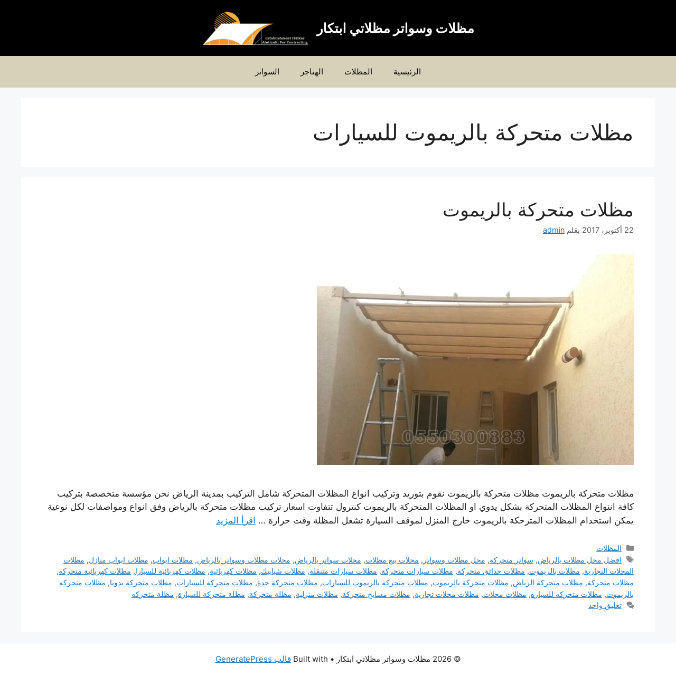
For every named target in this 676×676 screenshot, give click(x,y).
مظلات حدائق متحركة (491, 570)
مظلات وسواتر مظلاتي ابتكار (395, 28)
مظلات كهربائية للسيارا (170, 570)
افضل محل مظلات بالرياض (580, 559)
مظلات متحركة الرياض (548, 582)
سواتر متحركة (511, 559)
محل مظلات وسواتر (454, 559)
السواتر (267, 71)
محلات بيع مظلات (392, 559)
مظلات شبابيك (283, 570)
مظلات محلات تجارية (447, 593)
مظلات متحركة (610, 582)
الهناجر (312, 71)
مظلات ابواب (173, 559)
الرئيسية (407, 71)
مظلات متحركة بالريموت (538, 209)
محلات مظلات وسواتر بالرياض (243, 559)
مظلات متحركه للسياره (566, 593)
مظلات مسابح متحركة (376, 593)
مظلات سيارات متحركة (417, 570)
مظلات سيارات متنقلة (343, 570)
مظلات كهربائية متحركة (95, 570)
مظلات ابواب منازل (118, 559)
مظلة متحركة (270, 593)
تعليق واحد (605, 605)
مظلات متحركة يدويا (141, 582)
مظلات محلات (505, 593)
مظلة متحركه (153, 593)
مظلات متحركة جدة (287, 582)
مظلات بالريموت (554, 570)
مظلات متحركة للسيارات (214, 582)
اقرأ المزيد (236, 520)
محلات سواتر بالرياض (328, 559)
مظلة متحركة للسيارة (211, 593)
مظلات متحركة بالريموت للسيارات (375, 582)
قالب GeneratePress (253, 659)
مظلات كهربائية (233, 570)
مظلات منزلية (317, 593)
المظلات (358, 71)
